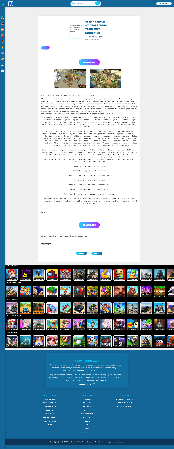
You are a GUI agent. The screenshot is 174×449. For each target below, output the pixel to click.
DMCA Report (50, 399)
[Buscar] (97, 3)
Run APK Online (50, 406)
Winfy (87, 425)
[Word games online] (3, 65)
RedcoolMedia (87, 414)
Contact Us (49, 414)
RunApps (87, 428)
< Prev (81, 253)
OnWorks (87, 403)
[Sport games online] (3, 53)
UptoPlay (87, 406)
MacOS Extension (124, 406)
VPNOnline (87, 421)
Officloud (87, 432)
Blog (50, 425)
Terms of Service (50, 417)
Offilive (87, 410)
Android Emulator (49, 403)
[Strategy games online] (3, 59)
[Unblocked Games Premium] (3, 71)
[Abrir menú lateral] (3, 3)
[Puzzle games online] (3, 41)
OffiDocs (87, 399)
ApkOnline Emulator (124, 399)
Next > (97, 253)
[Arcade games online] (3, 24)
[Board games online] (3, 29)
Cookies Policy (50, 421)
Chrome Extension (124, 403)
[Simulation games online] (3, 47)
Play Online (89, 62)
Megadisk (87, 417)
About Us (49, 410)
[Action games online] (3, 18)
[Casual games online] (3, 35)
